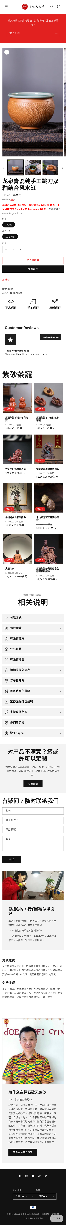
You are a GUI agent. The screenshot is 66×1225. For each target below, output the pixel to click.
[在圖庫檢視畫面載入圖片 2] (33, 167)
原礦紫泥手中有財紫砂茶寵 (47, 419)
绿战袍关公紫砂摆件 (15, 517)
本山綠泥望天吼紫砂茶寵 (47, 519)
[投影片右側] (62, 168)
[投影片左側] (3, 168)
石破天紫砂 (17, 1214)
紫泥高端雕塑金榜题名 (47, 469)
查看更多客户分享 (23, 1152)
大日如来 (9, 568)
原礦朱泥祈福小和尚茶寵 (16, 419)
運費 (12, 199)
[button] (6, 6)
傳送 (11, 859)
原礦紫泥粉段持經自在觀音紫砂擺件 (47, 570)
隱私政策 (55, 1214)
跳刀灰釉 (10, 236)
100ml (9, 224)
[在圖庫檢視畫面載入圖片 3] (50, 167)
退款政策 (45, 1214)
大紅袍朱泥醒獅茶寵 (15, 469)
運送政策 (39, 1218)
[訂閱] (56, 33)
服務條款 (29, 1218)
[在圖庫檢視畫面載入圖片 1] (15, 167)
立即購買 (33, 269)
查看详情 (33, 783)
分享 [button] (7, 279)
